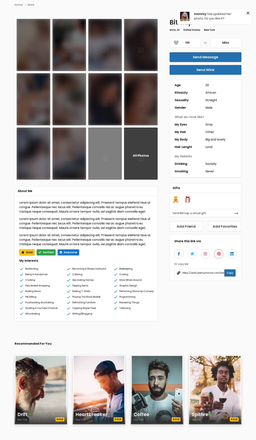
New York (209, 29)
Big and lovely (215, 139)
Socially (210, 164)
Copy (230, 272)
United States (191, 29)
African (210, 92)
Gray (209, 124)
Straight (211, 100)
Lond (208, 147)
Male (209, 107)
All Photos (141, 155)
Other (209, 132)
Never (209, 171)
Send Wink (205, 69)
